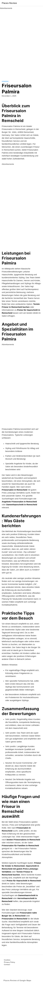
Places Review (9, 3)
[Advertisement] (21, 42)
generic (5, 81)
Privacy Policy (9, 962)
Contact (7, 964)
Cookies (7, 960)
